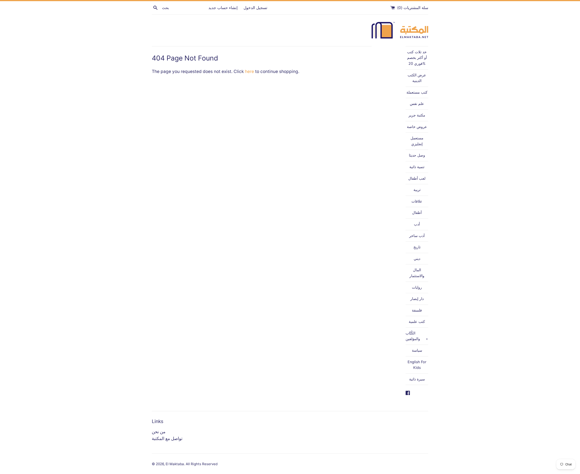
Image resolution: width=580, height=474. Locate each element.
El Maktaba (175, 464)
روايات (417, 287)
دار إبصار (417, 298)
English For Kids (417, 365)
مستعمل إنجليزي (417, 141)
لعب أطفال (416, 178)
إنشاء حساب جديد (223, 7)
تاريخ (416, 247)
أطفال (417, 212)
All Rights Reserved (202, 464)
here (249, 71)
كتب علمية (417, 321)
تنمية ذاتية (416, 166)
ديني (417, 258)
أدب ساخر (417, 235)
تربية (416, 189)
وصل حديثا (417, 155)
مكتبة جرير (416, 115)
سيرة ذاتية (417, 379)
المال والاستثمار (416, 273)
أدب (417, 224)
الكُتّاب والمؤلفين (417, 336)
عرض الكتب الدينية (417, 78)
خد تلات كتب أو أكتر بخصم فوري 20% (417, 58)
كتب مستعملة (417, 92)
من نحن (158, 431)
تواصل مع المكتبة (167, 438)
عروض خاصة (417, 126)
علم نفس (417, 103)
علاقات (416, 201)
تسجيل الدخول (255, 7)
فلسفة (417, 310)
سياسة (417, 350)
